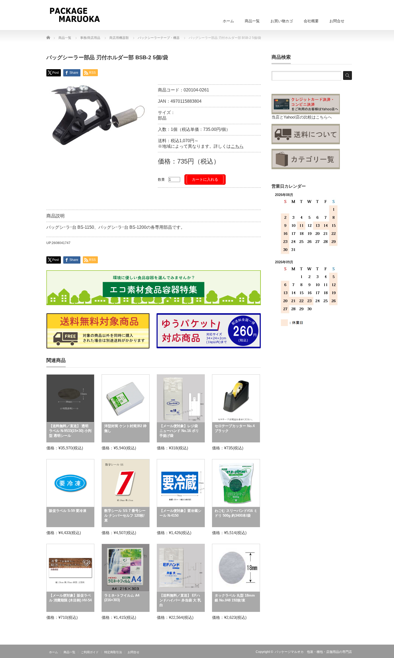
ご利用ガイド (90, 652)
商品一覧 (252, 21)
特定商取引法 (113, 652)
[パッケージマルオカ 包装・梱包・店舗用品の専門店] (74, 15)
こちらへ (324, 117)
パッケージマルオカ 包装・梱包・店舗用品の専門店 (313, 652)
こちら (237, 146)
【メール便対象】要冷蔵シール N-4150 (180, 513)
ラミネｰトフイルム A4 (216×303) (121, 597)
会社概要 (311, 21)
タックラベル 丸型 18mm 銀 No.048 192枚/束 (235, 597)
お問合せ (336, 21)
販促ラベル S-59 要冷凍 (67, 511)
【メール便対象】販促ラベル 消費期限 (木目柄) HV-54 (70, 597)
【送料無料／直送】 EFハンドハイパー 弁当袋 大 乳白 (180, 600)
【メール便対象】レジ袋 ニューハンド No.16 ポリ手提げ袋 (179, 431)
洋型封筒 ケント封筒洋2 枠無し (125, 428)
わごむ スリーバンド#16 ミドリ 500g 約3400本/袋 (236, 513)
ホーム (228, 21)
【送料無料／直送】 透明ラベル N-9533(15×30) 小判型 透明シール (70, 431)
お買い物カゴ (281, 21)
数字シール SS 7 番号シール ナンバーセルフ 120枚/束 (125, 515)
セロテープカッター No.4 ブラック (235, 428)
